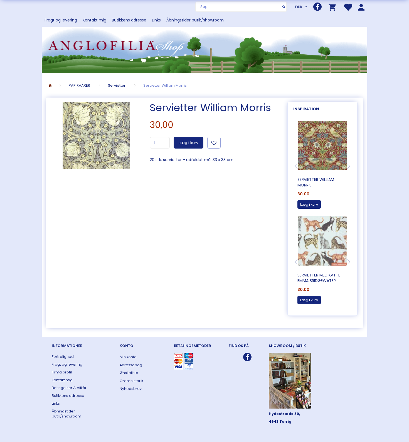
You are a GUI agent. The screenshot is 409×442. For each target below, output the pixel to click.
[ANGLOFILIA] (204, 49)
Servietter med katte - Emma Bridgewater (320, 277)
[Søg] (283, 6)
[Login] (361, 7)
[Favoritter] (348, 7)
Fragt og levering (61, 20)
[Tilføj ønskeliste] (214, 143)
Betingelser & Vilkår (69, 387)
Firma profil (62, 372)
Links (156, 20)
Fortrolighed (63, 356)
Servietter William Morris (315, 182)
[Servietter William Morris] (96, 135)
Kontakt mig (94, 20)
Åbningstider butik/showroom (195, 20)
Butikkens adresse (129, 20)
